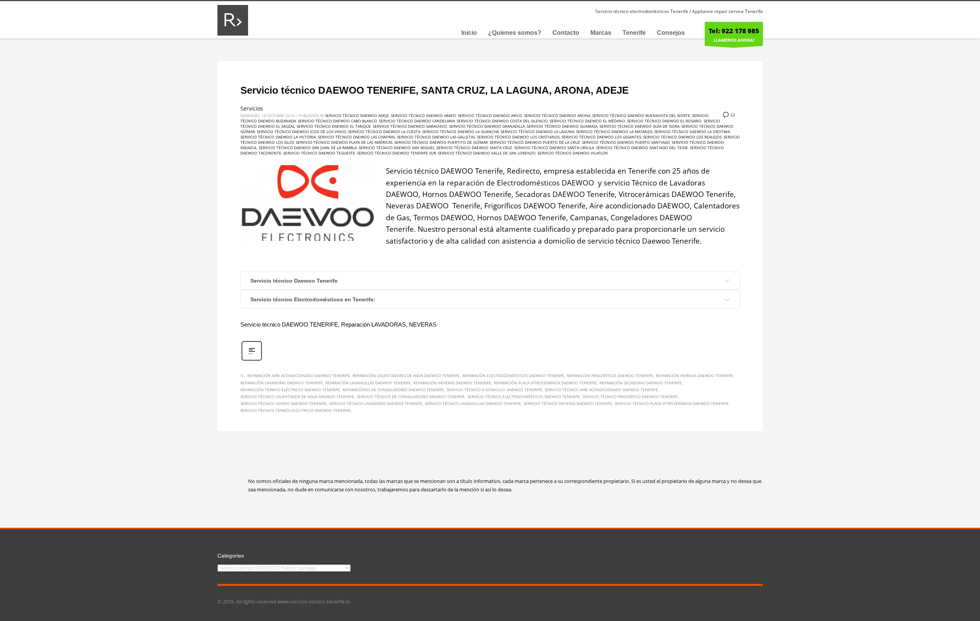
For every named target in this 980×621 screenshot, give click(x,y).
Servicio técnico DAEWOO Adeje (357, 115)
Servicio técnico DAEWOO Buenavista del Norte (641, 115)
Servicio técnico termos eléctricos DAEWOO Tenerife (295, 410)
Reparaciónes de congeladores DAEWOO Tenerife (393, 389)
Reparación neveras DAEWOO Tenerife (452, 382)
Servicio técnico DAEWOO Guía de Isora (639, 126)
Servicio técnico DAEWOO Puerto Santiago (626, 142)
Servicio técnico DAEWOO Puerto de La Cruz (535, 142)
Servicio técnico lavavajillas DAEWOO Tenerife (473, 403)
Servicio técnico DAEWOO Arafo (423, 115)
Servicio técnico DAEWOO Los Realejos (682, 137)
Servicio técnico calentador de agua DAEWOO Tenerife (297, 396)
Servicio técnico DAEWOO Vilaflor (572, 153)
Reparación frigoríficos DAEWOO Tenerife (610, 375)
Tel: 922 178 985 (734, 30)
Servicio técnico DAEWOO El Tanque (334, 126)
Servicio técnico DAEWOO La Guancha (460, 131)
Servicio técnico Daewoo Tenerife (294, 281)
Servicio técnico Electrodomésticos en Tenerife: (313, 299)
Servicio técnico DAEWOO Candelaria (417, 121)
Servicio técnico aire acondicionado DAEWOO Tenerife (601, 389)
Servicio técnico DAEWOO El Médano (587, 121)
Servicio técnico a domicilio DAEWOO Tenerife (494, 389)
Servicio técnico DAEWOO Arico (490, 115)
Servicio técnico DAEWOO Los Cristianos (518, 137)
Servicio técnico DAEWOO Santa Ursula (554, 147)
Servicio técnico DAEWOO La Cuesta (384, 131)
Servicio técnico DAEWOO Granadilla (487, 126)
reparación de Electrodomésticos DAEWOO (521, 183)
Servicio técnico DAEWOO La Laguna (537, 131)
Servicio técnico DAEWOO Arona (557, 115)
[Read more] (251, 359)
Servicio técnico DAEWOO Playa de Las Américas (344, 142)
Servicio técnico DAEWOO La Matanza (614, 131)
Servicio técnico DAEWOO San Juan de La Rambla (308, 147)
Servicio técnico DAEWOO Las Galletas (436, 137)
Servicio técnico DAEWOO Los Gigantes (601, 137)
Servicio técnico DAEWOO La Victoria (278, 137)
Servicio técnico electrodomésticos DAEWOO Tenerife (523, 396)
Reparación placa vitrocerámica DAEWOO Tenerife (545, 382)
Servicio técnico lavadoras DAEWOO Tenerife (375, 403)
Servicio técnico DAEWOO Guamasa (562, 126)
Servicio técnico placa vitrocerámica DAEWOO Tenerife (671, 403)
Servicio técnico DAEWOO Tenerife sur (396, 153)
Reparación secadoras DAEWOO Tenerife (640, 382)
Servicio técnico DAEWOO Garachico (410, 126)
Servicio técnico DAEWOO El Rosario (664, 121)
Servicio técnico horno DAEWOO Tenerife (283, 403)
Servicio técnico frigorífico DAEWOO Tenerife (630, 396)
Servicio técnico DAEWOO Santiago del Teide (642, 147)
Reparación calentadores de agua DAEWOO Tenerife (406, 375)
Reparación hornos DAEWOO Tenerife (694, 375)
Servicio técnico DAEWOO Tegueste (319, 153)
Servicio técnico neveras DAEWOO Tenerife (568, 403)
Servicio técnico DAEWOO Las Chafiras (356, 137)
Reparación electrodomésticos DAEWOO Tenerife (513, 375)
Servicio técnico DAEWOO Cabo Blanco (337, 121)
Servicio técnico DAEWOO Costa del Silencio (502, 121)
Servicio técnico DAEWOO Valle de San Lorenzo (487, 153)
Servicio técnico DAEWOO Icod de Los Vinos (301, 131)
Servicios (251, 108)
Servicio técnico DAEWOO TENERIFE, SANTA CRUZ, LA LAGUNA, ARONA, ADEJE (434, 90)
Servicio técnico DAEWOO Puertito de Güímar (441, 142)
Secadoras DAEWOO (550, 194)
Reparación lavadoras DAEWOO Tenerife (281, 382)
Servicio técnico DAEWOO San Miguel (396, 147)
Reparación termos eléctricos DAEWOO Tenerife (290, 389)
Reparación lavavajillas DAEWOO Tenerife (368, 382)
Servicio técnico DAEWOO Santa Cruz (474, 147)
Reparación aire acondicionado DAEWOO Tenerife (298, 375)
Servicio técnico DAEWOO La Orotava (692, 131)
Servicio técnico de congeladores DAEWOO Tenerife (411, 396)
